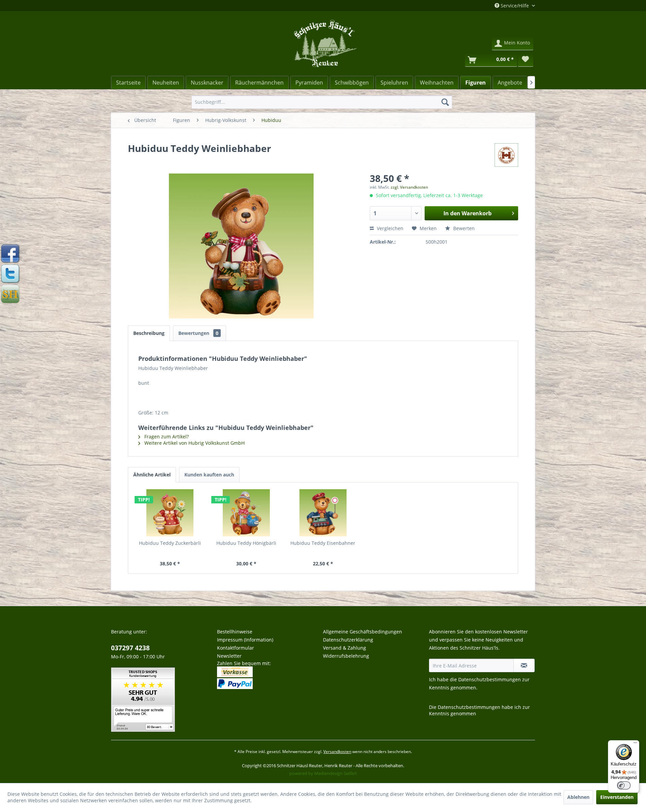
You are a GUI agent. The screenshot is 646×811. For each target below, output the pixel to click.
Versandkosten (337, 751)
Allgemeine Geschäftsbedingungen (362, 631)
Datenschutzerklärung (348, 639)
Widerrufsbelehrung (346, 656)
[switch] (624, 785)
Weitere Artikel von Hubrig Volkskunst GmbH (194, 443)
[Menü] (635, 744)
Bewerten (463, 228)
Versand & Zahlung (344, 648)
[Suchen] (445, 102)
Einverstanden (617, 797)
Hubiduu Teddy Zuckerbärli (170, 543)
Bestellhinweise (234, 631)
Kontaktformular (235, 648)
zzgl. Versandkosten (409, 187)
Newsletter (229, 656)
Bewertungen (198, 333)
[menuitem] (321, 102)
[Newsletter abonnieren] (524, 665)
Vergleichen (389, 228)
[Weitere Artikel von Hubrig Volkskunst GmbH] (506, 155)
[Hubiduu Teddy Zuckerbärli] (170, 512)
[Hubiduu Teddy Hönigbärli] (247, 512)
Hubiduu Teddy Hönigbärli (246, 543)
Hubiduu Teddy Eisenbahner (322, 543)
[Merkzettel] (525, 60)
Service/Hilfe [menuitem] (514, 5)
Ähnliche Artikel (152, 474)
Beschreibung (149, 333)
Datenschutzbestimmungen (489, 679)
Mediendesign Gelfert (335, 773)
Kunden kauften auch (209, 474)
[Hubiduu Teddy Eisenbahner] (323, 512)
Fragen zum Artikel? (166, 436)
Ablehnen (578, 797)
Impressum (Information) (245, 639)
